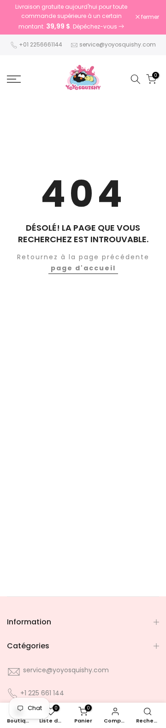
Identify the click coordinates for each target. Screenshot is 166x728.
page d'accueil (83, 268)
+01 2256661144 (40, 44)
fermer (149, 17)
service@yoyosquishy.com (117, 44)
